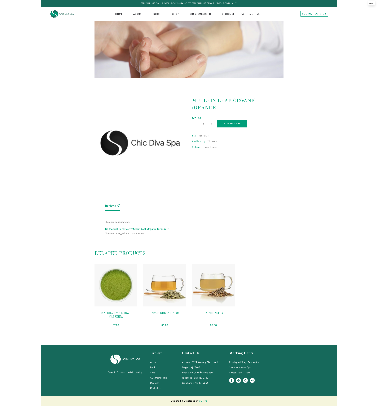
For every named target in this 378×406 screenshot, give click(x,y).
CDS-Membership (201, 14)
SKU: (195, 135)
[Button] (194, 124)
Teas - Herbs (210, 147)
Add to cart (232, 123)
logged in (122, 233)
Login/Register (314, 13)
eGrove (203, 400)
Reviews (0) (112, 206)
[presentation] (94, 296)
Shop (175, 14)
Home (119, 14)
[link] (62, 14)
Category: (198, 147)
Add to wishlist (101, 305)
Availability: (199, 141)
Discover (228, 14)
